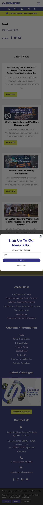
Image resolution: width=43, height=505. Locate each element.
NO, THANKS (21, 265)
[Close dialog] (41, 236)
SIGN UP (21, 260)
